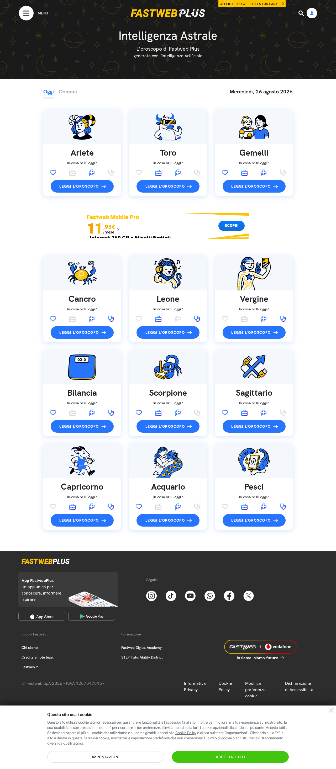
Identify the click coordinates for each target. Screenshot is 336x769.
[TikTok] (171, 595)
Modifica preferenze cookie (255, 690)
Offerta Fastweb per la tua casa (248, 4)
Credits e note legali (38, 657)
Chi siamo (30, 647)
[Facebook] (229, 595)
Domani (68, 91)
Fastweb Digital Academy (141, 647)
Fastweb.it (30, 667)
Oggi (48, 91)
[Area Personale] (312, 13)
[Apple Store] (41, 616)
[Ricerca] (302, 13)
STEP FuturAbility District (142, 657)
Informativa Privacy (195, 686)
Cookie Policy (225, 686)
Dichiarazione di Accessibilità (299, 686)
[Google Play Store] (91, 616)
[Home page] (168, 13)
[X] (248, 595)
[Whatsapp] (209, 595)
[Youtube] (190, 595)
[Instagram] (151, 595)
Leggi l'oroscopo (79, 186)
